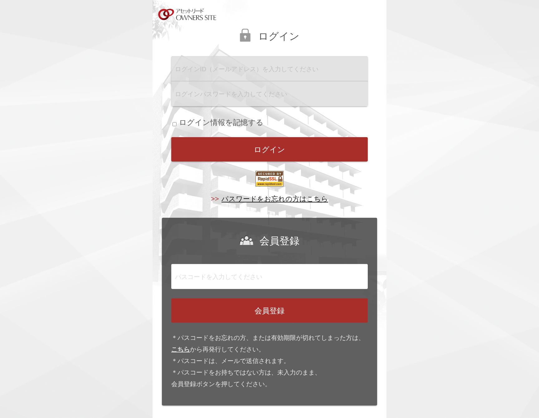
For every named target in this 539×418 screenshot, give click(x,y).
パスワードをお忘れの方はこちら (274, 199)
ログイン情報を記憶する (221, 122)
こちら (180, 349)
